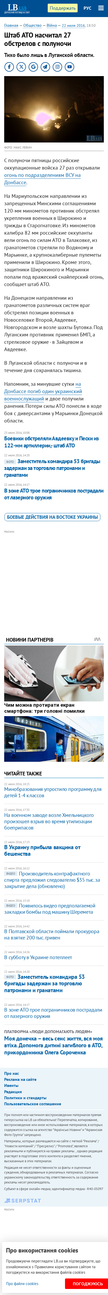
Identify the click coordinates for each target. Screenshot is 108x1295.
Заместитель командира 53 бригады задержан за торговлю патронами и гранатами (52, 468)
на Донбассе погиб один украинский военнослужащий (43, 391)
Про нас (11, 1073)
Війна (52, 25)
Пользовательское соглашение (32, 1103)
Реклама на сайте (20, 1079)
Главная (11, 25)
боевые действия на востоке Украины (52, 517)
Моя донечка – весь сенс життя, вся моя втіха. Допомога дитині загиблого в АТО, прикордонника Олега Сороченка (53, 1045)
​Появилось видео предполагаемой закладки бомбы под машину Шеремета (49, 908)
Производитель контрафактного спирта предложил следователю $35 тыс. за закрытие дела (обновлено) (52, 880)
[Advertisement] (54, 576)
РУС (87, 8)
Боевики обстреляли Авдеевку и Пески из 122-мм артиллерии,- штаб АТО (51, 442)
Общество (32, 25)
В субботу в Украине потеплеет (38, 957)
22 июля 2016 (73, 25)
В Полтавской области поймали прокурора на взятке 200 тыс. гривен (51, 934)
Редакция (13, 1091)
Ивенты (11, 1085)
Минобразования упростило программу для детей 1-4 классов (52, 792)
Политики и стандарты (25, 1097)
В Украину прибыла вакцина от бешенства (42, 850)
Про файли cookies (22, 1283)
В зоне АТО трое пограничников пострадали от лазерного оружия (53, 494)
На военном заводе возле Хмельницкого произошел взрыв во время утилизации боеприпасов (49, 821)
